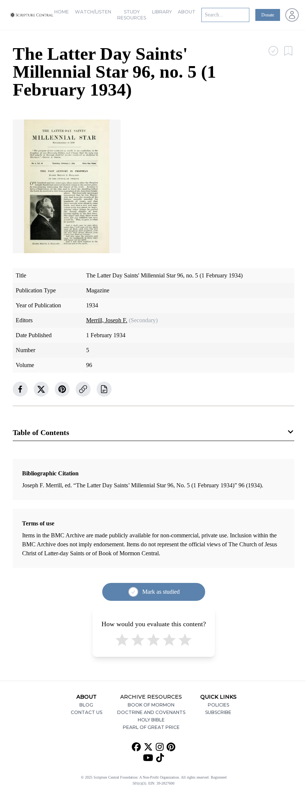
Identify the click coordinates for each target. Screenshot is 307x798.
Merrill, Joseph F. (106, 320)
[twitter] (41, 389)
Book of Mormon (151, 705)
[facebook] (20, 389)
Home (61, 12)
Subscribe (218, 712)
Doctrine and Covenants (151, 712)
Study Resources (131, 15)
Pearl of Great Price (151, 727)
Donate (267, 15)
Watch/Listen (93, 12)
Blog (86, 705)
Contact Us (86, 712)
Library (162, 12)
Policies (218, 705)
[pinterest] (62, 389)
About (186, 12)
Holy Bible (151, 720)
